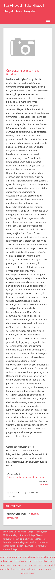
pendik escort (41, 565)
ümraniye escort (8, 565)
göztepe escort (26, 565)
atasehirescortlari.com (26, 561)
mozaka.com (7, 556)
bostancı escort (15, 569)
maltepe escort (22, 556)
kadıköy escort (31, 569)
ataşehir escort (38, 556)
